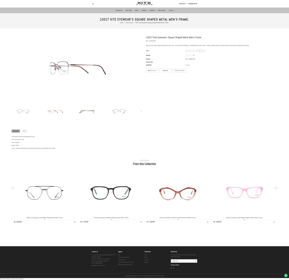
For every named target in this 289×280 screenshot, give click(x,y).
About (146, 255)
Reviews (24, 131)
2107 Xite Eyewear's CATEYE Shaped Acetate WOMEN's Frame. (177, 218)
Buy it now (165, 70)
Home (122, 22)
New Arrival (129, 22)
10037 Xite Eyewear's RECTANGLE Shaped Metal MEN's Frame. (44, 218)
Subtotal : (148, 59)
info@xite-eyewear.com (99, 265)
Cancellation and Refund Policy (126, 262)
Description (15, 131)
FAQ (119, 255)
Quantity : (148, 55)
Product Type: (149, 62)
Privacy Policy (121, 259)
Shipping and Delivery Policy (125, 264)
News (145, 257)
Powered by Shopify (159, 276)
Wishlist (146, 262)
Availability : (149, 65)
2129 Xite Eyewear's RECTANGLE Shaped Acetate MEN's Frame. (244, 218)
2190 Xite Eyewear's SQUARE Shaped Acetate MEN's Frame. (111, 218)
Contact (146, 259)
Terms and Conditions (123, 257)
